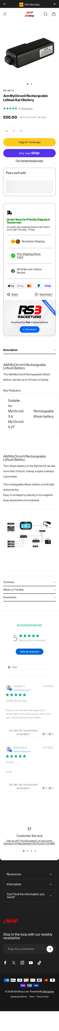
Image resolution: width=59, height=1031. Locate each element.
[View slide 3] (31, 851)
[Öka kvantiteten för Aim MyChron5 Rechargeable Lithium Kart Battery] (21, 131)
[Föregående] (4, 4)
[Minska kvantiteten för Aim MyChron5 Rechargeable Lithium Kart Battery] (6, 131)
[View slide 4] (35, 851)
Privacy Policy (43, 997)
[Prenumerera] (50, 949)
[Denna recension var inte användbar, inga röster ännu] (50, 734)
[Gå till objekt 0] (28, 84)
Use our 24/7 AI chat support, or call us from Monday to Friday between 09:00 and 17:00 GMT (29, 842)
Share (14, 294)
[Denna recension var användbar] (44, 734)
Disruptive (48, 991)
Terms (32, 997)
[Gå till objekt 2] (31, 84)
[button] (29, 350)
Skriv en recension (29, 651)
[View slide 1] (24, 851)
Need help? (45, 294)
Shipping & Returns (18, 997)
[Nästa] (54, 4)
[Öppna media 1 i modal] (29, 53)
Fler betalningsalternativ (29, 160)
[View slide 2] (28, 851)
